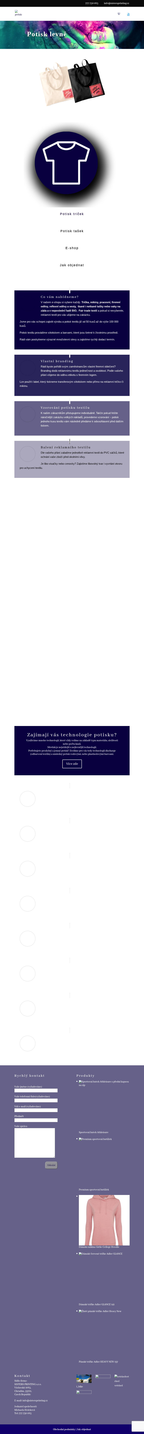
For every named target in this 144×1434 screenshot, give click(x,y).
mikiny (94, 302)
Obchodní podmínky (64, 1429)
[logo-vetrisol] (122, 1379)
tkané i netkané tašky (90, 306)
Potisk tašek (72, 231)
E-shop (72, 248)
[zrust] (83, 1393)
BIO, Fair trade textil (84, 310)
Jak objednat (72, 265)
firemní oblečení (105, 366)
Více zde (72, 764)
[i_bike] (83, 1380)
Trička (85, 302)
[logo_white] (102, 1379)
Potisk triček (72, 214)
